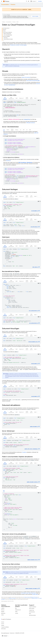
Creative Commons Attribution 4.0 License (30, 597)
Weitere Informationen (26, 77)
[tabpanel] (21, 111)
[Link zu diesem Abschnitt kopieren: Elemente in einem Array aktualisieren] (27, 534)
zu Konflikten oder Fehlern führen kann (28, 593)
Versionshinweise (32, 611)
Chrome (2, 623)
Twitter (16, 611)
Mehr (35, 98)
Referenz (2, 609)
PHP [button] (23, 129)
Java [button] (4, 129)
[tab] (5, 98)
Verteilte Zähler (35, 594)
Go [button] (20, 129)
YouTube (16, 613)
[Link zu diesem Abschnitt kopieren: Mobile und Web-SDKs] (17, 95)
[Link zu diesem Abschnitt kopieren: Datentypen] (11, 237)
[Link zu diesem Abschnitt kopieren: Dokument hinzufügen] (20, 328)
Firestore (13, 4)
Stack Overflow (31, 608)
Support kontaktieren (32, 606)
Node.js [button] (16, 129)
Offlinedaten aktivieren (30, 122)
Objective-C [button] (21, 196)
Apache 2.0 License (12, 598)
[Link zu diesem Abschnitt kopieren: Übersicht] (11, 49)
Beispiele (2, 611)
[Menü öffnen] (2, 1)
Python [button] (8, 129)
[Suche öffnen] (26, 1)
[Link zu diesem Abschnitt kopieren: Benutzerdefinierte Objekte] (20, 271)
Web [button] (4, 490)
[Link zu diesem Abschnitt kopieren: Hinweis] (9, 71)
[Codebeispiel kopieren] (40, 100)
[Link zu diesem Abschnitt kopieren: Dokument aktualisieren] (21, 405)
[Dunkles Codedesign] (38, 100)
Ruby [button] (30, 129)
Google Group (31, 610)
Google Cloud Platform (5, 627)
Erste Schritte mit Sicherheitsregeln (33, 80)
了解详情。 (30, 9)
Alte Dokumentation (32, 615)
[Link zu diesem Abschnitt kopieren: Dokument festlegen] (19, 189)
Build (17, 21)
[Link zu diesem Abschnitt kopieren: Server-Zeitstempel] (15, 431)
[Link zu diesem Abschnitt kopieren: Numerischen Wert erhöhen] (21, 564)
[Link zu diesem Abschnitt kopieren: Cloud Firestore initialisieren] (24, 89)
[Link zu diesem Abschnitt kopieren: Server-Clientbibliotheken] (20, 126)
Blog (16, 608)
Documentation (5, 4)
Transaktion (24, 452)
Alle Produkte (3, 628)
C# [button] (26, 129)
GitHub (2, 614)
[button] (5, 98)
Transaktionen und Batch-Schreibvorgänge (18, 45)
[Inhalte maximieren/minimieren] (9, 28)
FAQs (30, 613)
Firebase (3, 21)
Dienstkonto (8, 160)
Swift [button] (16, 196)
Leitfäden (2, 608)
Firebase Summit (18, 609)
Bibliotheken (3, 613)
